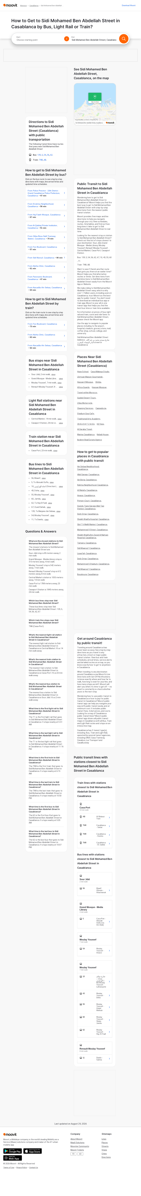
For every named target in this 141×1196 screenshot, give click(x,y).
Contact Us (33, 1167)
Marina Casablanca (85, 434)
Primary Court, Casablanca (89, 501)
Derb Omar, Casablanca (87, 514)
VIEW (53, 374)
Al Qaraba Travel (84, 429)
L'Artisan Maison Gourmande (90, 377)
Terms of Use (8, 1167)
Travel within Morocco (87, 392)
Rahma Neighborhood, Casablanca (92, 485)
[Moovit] (10, 5)
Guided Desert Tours (86, 398)
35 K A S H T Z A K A (85, 424)
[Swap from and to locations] (66, 38)
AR (80, 1154)
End (72, 37)
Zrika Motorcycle (84, 403)
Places (105, 1143)
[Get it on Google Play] (12, 1151)
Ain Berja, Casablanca (87, 480)
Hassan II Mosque (85, 382)
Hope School (82, 372)
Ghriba (98, 382)
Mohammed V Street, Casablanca (92, 530)
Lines (104, 1139)
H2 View (100, 424)
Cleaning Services (85, 408)
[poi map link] (95, 104)
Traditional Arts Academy (88, 419)
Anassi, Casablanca (86, 495)
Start (18, 37)
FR (73, 1154)
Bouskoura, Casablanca (87, 574)
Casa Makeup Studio (100, 372)
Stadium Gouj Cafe (85, 413)
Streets (105, 1146)
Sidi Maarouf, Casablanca (88, 548)
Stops (104, 1150)
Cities (104, 1154)
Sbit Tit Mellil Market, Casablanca (92, 524)
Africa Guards (83, 387)
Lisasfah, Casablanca (87, 553)
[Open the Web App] (12, 1158)
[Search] (123, 38)
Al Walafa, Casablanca (87, 490)
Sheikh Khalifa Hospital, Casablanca (93, 519)
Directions (106, 1157)
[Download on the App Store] (32, 1151)
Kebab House (103, 434)
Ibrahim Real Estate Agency (89, 440)
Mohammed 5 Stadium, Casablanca (93, 564)
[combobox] (39, 39)
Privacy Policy (21, 1167)
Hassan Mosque (99, 387)
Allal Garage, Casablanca (88, 474)
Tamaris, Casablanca (86, 543)
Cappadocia (101, 408)
